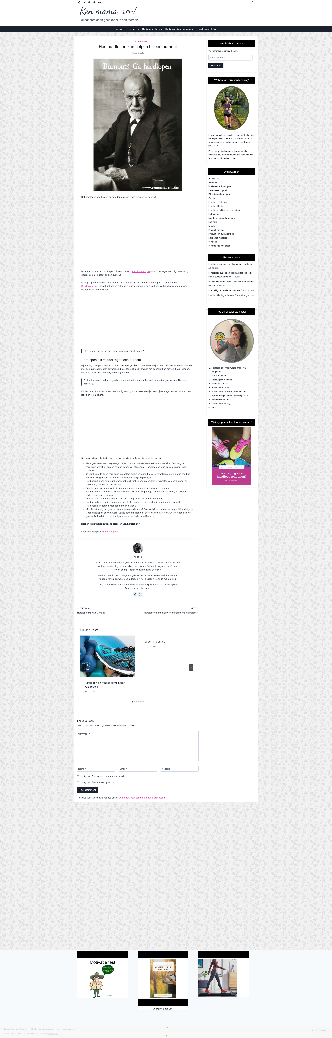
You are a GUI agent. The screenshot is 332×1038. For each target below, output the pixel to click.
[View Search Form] (252, 2)
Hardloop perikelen (138, 41)
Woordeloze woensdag (219, 246)
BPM (214, 407)
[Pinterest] (89, 2)
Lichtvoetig (213, 214)
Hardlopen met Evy (207, 29)
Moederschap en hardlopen (221, 218)
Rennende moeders (217, 238)
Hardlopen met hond (221, 387)
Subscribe (216, 65)
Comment (84, 734)
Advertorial (213, 178)
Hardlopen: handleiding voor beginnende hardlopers (171, 610)
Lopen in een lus (155, 641)
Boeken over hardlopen (219, 186)
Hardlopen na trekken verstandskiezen (230, 391)
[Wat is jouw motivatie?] (102, 978)
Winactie (212, 242)
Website (165, 769)
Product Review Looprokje (221, 234)
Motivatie (212, 222)
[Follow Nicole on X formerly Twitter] (140, 594)
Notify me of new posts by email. (97, 782)
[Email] (99, 2)
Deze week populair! (218, 190)
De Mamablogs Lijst (163, 1008)
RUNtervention (89, 286)
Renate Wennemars (221, 399)
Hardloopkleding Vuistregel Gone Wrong (227, 295)
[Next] (191, 667)
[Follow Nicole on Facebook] (135, 594)
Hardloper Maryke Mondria (91, 610)
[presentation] (107, 656)
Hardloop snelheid (220, 368)
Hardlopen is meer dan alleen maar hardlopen (230, 264)
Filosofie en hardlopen (219, 194)
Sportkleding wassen (222, 395)
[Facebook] (79, 2)
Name (82, 769)
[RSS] (94, 2)
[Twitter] (84, 2)
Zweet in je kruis (220, 383)
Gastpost (212, 198)
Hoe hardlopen (109, 531)
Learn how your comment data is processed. (142, 797)
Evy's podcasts (219, 375)
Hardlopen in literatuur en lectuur (224, 210)
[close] (167, 1028)
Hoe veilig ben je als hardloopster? (225, 290)
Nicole (138, 556)
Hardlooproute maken (222, 380)
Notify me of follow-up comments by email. (102, 776)
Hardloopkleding (216, 206)
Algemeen (213, 182)
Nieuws (212, 226)
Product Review (216, 230)
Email (123, 769)
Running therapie (141, 271)
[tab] (132, 701)
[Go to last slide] (84, 667)
